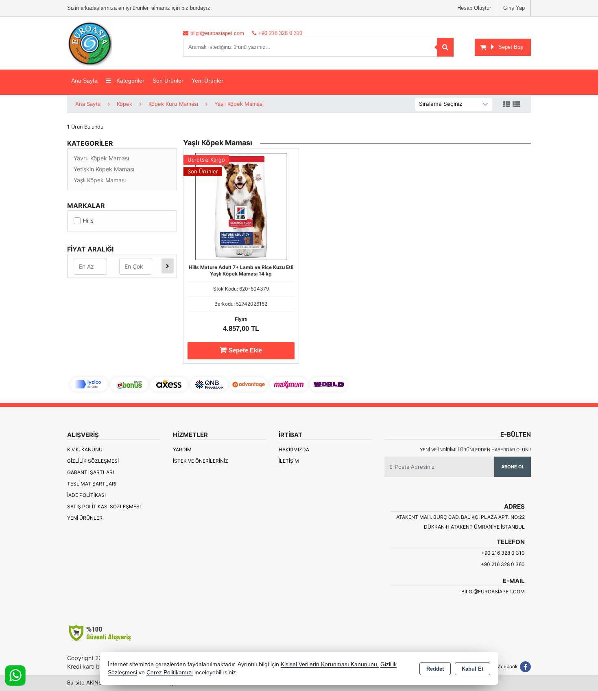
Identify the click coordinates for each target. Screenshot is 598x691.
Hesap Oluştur (474, 8)
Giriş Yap (514, 8)
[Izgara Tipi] (507, 105)
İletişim (289, 461)
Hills (88, 220)
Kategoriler (129, 80)
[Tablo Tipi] (516, 105)
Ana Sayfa (84, 80)
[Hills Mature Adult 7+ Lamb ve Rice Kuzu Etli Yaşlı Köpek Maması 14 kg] (241, 206)
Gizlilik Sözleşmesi (93, 461)
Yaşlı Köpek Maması (100, 180)
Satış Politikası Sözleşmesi (104, 506)
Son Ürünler (168, 80)
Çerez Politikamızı (169, 672)
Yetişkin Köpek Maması (104, 169)
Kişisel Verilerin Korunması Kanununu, (330, 664)
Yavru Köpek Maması (101, 158)
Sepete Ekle (245, 350)
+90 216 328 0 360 (503, 564)
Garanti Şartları (90, 472)
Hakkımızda (294, 449)
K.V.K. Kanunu (85, 449)
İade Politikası (86, 495)
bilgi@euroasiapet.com (493, 591)
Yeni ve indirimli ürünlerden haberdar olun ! (475, 450)
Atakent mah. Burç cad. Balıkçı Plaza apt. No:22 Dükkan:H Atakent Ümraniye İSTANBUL (460, 522)
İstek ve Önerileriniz (200, 461)
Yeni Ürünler (85, 518)
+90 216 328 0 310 (503, 553)
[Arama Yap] (445, 47)
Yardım (182, 449)
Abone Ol (512, 467)
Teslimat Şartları (91, 484)
